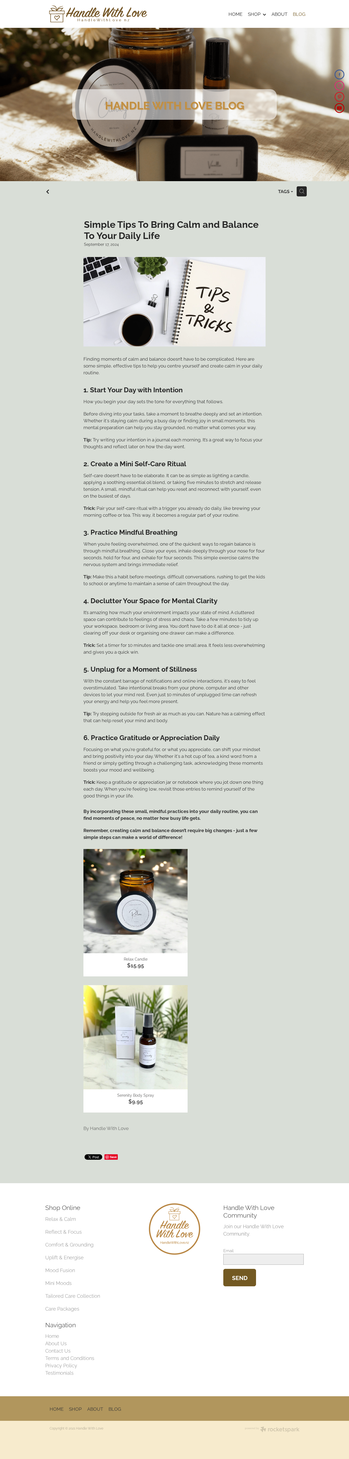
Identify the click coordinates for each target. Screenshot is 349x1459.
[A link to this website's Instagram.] (339, 86)
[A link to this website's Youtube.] (339, 108)
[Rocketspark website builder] (272, 1429)
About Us (56, 1343)
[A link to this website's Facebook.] (339, 74)
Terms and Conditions (69, 1357)
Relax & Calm (60, 1218)
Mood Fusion (60, 1269)
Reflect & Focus (63, 1231)
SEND (240, 1277)
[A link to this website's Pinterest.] (339, 97)
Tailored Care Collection (72, 1295)
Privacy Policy (61, 1365)
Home (52, 1335)
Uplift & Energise (64, 1257)
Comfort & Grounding (69, 1244)
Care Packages (62, 1308)
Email (228, 1250)
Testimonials (59, 1372)
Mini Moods (58, 1282)
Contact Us (58, 1350)
